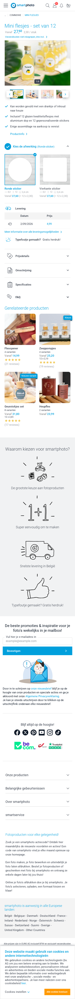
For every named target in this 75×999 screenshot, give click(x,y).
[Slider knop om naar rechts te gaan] (65, 94)
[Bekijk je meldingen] (61, 5)
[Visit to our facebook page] (17, 732)
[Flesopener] (20, 329)
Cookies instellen (15, 992)
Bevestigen (13, 651)
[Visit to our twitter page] (25, 732)
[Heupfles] (54, 387)
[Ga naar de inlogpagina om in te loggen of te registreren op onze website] (54, 5)
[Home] (5, 15)
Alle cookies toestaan (57, 992)
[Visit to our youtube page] (42, 732)
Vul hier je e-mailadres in (21, 637)
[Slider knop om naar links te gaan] (9, 94)
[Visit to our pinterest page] (33, 732)
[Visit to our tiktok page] (58, 732)
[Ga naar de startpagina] (22, 5)
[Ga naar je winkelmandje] (68, 5)
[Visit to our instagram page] (50, 732)
